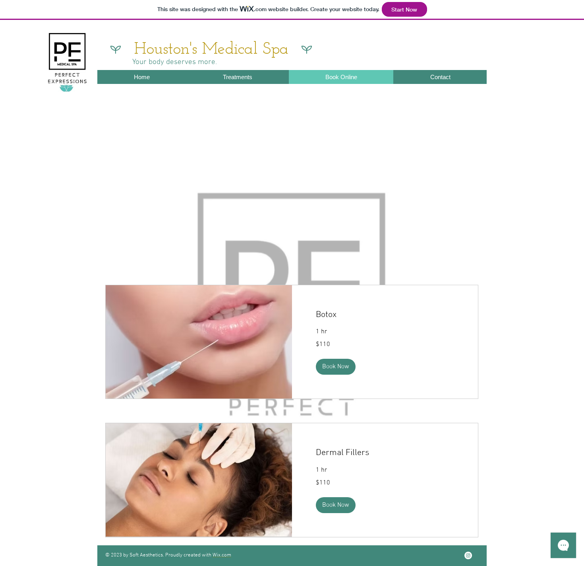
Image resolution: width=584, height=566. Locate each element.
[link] (385, 315)
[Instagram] (468, 555)
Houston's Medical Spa (211, 49)
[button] (336, 367)
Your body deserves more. (174, 62)
